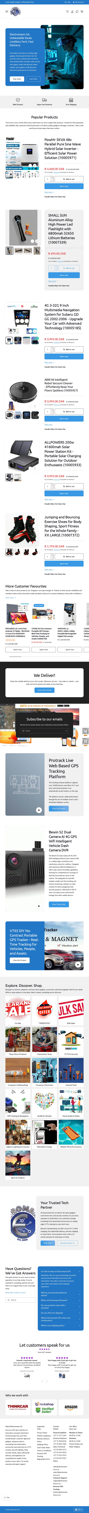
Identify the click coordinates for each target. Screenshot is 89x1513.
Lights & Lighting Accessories (17, 1147)
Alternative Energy (44, 1147)
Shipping (56, 172)
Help (68, 2)
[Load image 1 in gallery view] (9, 175)
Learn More (33, 79)
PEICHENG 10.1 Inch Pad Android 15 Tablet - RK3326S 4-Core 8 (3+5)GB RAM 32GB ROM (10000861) (17, 632)
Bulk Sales (71, 1023)
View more (48, 192)
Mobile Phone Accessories (71, 1147)
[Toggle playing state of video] (39, 810)
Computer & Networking (18, 1085)
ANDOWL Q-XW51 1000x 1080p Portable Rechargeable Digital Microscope (67, 632)
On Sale (18, 1023)
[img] (44, 1349)
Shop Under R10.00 (44, 690)
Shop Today (17, 79)
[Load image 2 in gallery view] (18, 175)
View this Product (58, 808)
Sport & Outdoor (18, 1178)
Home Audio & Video (71, 1116)
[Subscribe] (66, 730)
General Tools (71, 1085)
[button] (6, 11)
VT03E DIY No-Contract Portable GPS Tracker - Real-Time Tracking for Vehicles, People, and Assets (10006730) (41, 634)
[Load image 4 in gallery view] (35, 175)
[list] (44, 102)
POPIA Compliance (44, 1436)
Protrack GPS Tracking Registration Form (43, 1456)
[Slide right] (34, 165)
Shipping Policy (42, 1444)
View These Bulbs (58, 904)
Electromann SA (15, 1509)
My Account (79, 2)
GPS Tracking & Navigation (17, 1116)
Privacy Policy (42, 1433)
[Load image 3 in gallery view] (26, 175)
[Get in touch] (77, 11)
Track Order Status (43, 1447)
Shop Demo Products (17, 1054)
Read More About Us (67, 1243)
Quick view (17, 650)
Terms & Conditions (44, 1450)
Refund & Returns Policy (43, 1440)
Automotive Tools (44, 1054)
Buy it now (64, 186)
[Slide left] (30, 165)
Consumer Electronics (44, 1085)
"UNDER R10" (44, 1023)
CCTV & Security (71, 1054)
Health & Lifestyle (44, 1116)
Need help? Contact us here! (15, 1292)
